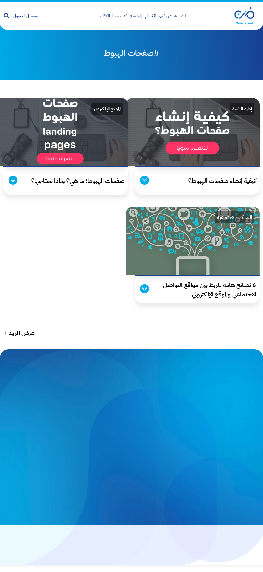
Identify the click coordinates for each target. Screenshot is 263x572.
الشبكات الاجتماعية (234, 217)
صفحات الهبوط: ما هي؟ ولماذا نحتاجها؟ (78, 180)
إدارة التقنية (242, 108)
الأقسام (151, 16)
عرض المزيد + (19, 332)
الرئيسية (180, 16)
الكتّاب (105, 16)
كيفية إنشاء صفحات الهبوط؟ (222, 180)
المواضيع (136, 16)
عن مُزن (165, 16)
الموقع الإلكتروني (107, 108)
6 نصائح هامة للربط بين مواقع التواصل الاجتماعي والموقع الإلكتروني (209, 289)
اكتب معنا (120, 16)
